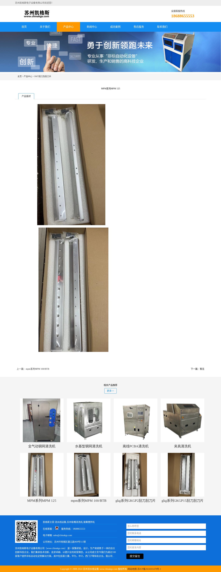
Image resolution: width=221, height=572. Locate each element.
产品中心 (68, 26)
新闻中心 (92, 26)
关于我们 (45, 26)
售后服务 (139, 26)
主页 (19, 76)
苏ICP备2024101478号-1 (149, 569)
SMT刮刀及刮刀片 (42, 76)
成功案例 (115, 26)
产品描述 (26, 96)
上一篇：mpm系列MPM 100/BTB (33, 369)
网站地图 (132, 569)
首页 (24, 26)
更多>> (110, 391)
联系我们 (162, 26)
